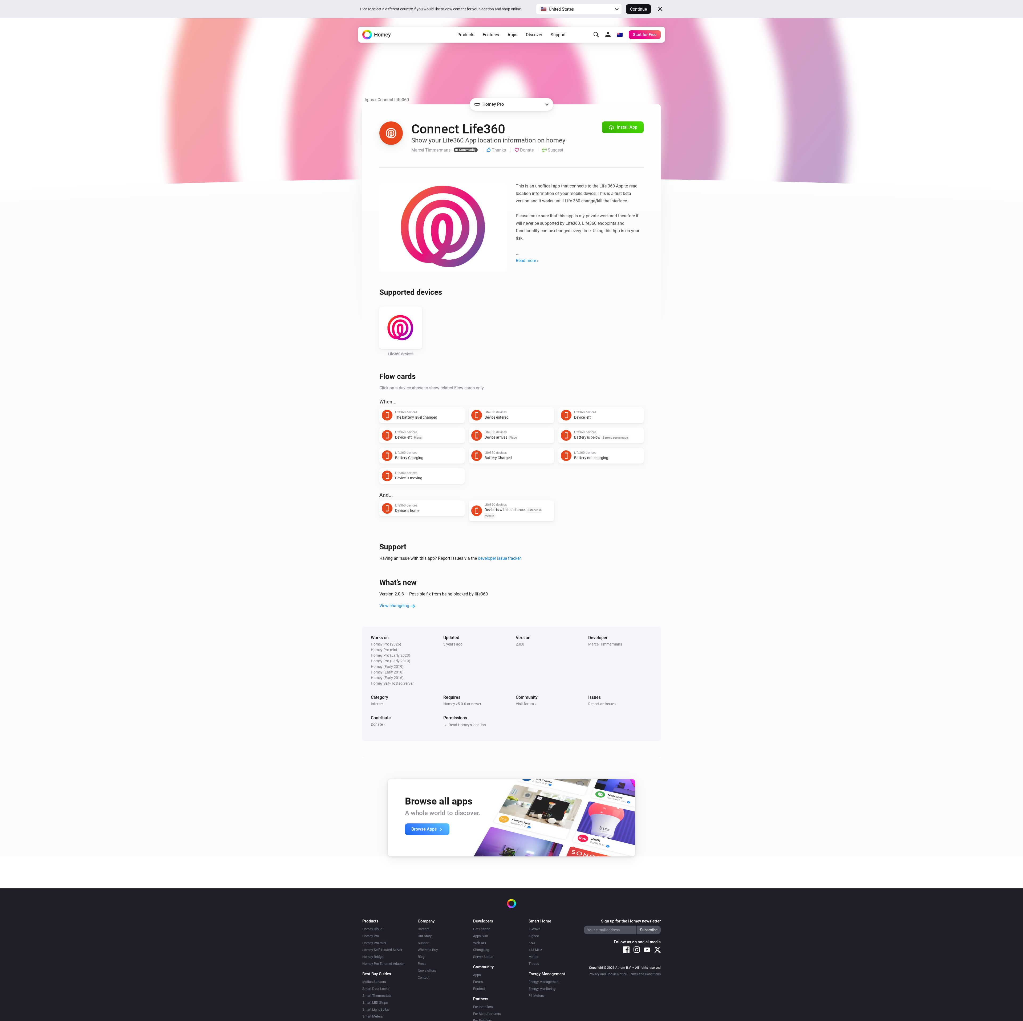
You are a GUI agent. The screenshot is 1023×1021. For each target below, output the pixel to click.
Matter (533, 957)
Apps (512, 34)
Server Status (483, 957)
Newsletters (427, 971)
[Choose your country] (619, 34)
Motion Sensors (374, 982)
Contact (423, 977)
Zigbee (534, 936)
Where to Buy (428, 950)
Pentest (479, 989)
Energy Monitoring (542, 989)
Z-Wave (534, 929)
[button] (579, 9)
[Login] (608, 34)
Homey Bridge (372, 957)
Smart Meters (372, 1016)
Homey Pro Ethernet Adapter (383, 964)
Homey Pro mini (374, 943)
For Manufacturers (487, 1014)
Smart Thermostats (377, 996)
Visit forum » (526, 704)
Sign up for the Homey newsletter (631, 921)
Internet (377, 704)
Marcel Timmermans (605, 644)
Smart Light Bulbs (375, 1009)
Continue (638, 9)
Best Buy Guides (376, 973)
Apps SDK (480, 936)
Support (558, 34)
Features (491, 34)
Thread (534, 964)
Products (465, 34)
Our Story (425, 936)
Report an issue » (602, 704)
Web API (479, 943)
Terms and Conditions (645, 974)
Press (422, 964)
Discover (534, 34)
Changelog (481, 950)
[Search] (596, 34)
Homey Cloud (372, 929)
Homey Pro (370, 936)
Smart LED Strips (375, 1002)
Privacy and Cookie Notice (608, 974)
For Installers (483, 1007)
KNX (532, 943)
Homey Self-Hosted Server (382, 950)
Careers (423, 929)
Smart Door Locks (375, 989)
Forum (478, 982)
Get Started (481, 929)
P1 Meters (536, 996)
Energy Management (544, 982)
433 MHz (535, 950)
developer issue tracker (499, 558)
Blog (421, 957)
